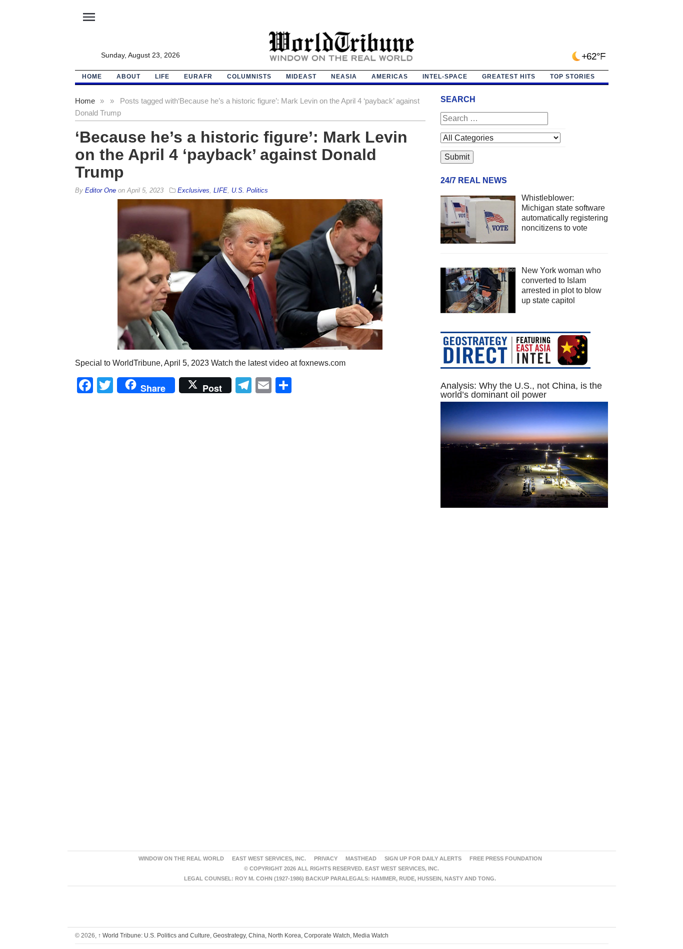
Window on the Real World (181, 858)
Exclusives (194, 190)
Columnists (249, 76)
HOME (92, 76)
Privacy (326, 858)
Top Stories (572, 76)
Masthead (361, 858)
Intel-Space (445, 76)
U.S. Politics (250, 190)
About (128, 76)
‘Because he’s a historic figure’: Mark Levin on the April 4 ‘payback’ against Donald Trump (241, 154)
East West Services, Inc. (269, 858)
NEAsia (344, 76)
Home (85, 101)
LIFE (162, 76)
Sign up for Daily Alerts (423, 858)
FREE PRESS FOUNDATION (506, 858)
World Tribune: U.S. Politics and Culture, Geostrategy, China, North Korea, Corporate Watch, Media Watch (243, 935)
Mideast (301, 76)
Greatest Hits (509, 76)
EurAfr (198, 76)
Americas (390, 76)
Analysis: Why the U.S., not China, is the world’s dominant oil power (521, 390)
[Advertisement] (524, 610)
